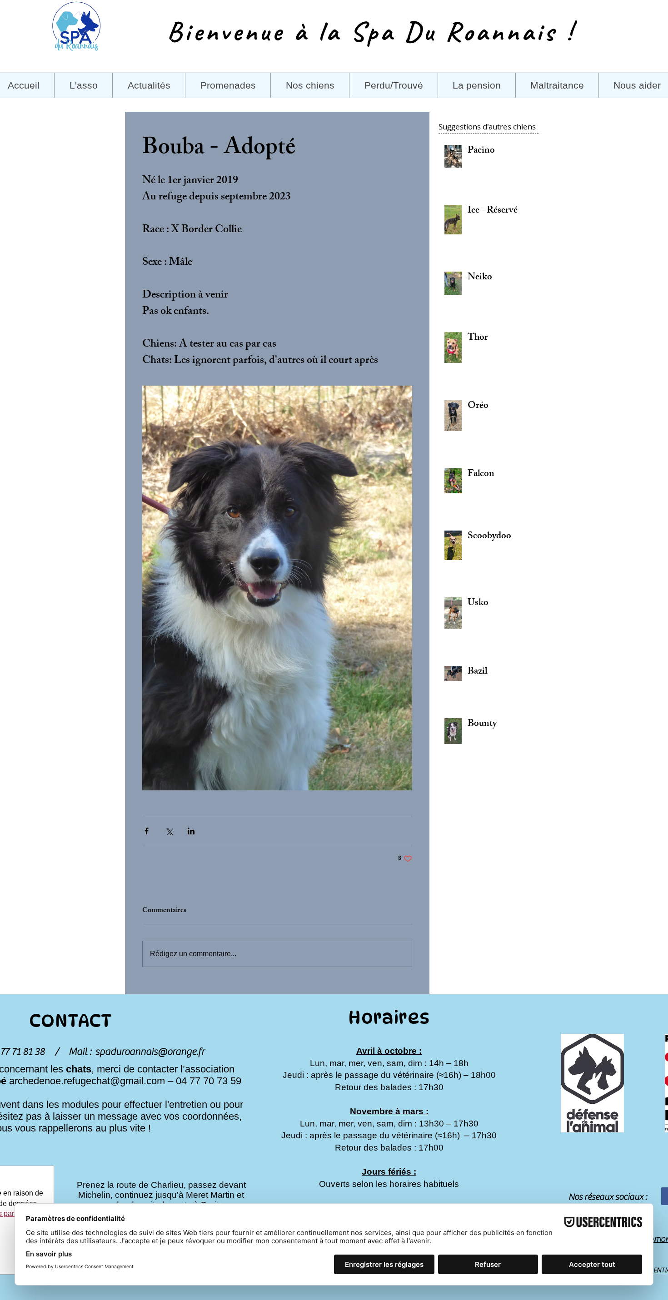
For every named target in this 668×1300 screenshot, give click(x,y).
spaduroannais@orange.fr (149, 1051)
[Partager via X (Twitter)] (169, 831)
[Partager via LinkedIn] (191, 831)
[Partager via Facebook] (146, 831)
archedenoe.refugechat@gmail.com (87, 1081)
